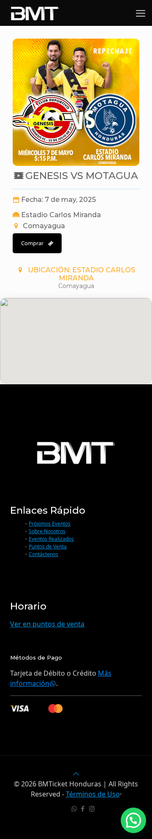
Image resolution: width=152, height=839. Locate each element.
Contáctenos (43, 554)
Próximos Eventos (50, 523)
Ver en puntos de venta (47, 624)
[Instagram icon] (92, 808)
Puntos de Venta (48, 546)
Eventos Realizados (51, 539)
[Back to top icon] (76, 773)
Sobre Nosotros (47, 531)
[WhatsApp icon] (74, 808)
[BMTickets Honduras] (35, 12)
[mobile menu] (140, 13)
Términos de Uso (93, 794)
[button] (133, 820)
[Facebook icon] (83, 808)
